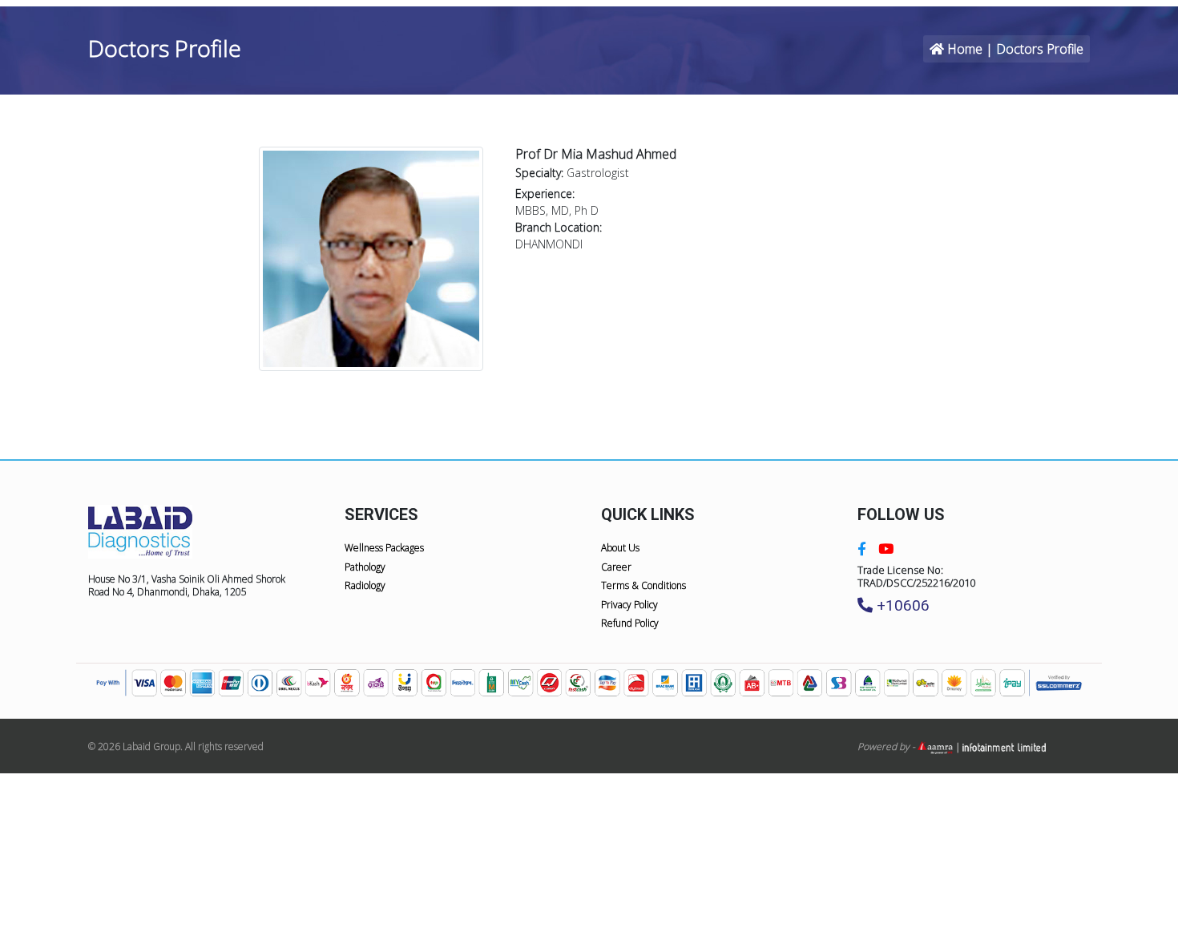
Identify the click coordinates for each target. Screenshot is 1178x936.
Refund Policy (630, 623)
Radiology (365, 585)
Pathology (365, 567)
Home (964, 49)
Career (616, 567)
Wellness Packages (384, 548)
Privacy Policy (629, 604)
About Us (620, 548)
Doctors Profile (1039, 49)
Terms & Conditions (643, 585)
